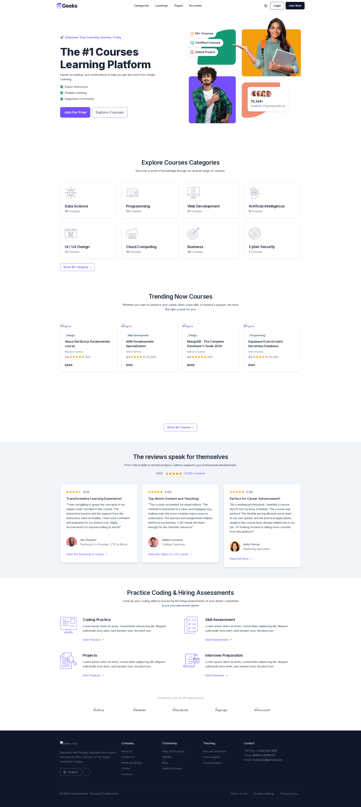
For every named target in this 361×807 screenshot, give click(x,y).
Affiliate (166, 757)
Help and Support (173, 751)
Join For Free (75, 112)
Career (125, 768)
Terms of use (239, 793)
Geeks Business (172, 768)
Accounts (195, 5)
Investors (127, 774)
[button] (209, 5)
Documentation (212, 762)
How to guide (211, 757)
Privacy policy (289, 793)
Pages (178, 5)
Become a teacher (214, 751)
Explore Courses (110, 112)
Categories (141, 5)
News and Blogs (131, 762)
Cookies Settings (263, 793)
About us (126, 751)
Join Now (295, 5)
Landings (161, 5)
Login (277, 5)
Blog (165, 762)
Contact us (128, 757)
